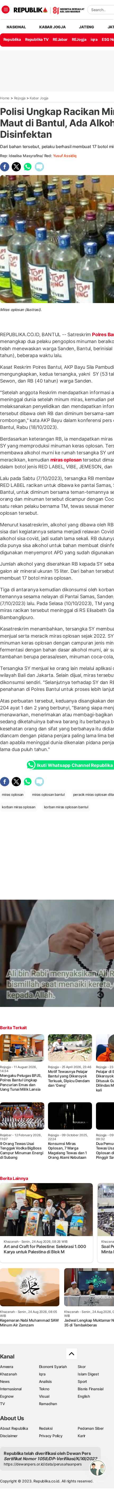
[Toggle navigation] (5, 9)
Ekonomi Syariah (53, 1366)
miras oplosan (66, 460)
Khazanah (8, 1374)
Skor (81, 1366)
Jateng (86, 27)
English (84, 1396)
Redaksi (46, 1428)
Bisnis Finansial (90, 1389)
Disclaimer (8, 1435)
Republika (12, 39)
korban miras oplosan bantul (66, 807)
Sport (82, 1381)
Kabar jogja (52, 27)
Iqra (42, 1374)
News (5, 1381)
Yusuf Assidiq (65, 155)
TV (2, 1403)
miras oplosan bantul (48, 794)
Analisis (45, 1381)
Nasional (16, 27)
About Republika (14, 1428)
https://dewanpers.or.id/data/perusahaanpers (43, 1464)
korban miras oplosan (19, 807)
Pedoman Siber (90, 1428)
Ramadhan (48, 1403)
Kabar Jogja (39, 98)
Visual (44, 1396)
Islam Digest (88, 1374)
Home (5, 98)
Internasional (10, 1389)
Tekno (44, 1389)
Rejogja (20, 98)
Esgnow (7, 1396)
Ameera (6, 1366)
